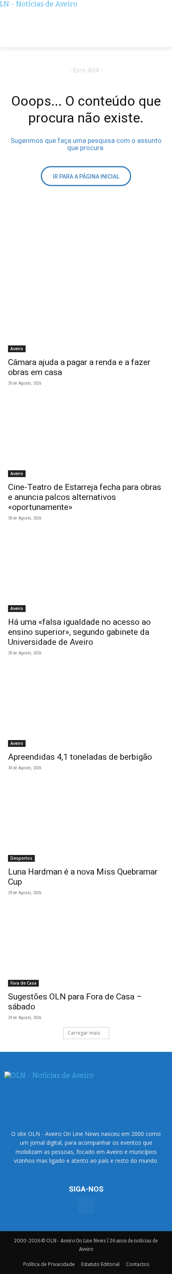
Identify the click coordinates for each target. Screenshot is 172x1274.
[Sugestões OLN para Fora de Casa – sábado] (86, 948)
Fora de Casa (23, 983)
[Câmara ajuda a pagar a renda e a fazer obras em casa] (86, 313)
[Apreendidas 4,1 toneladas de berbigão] (86, 708)
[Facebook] (86, 1205)
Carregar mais (84, 1032)
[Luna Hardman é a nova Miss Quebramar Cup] (86, 823)
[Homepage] (86, 23)
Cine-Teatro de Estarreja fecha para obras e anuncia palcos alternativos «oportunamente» (84, 497)
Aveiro (16, 348)
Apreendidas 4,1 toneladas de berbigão (80, 757)
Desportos (21, 858)
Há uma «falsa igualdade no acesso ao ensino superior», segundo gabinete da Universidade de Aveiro (79, 632)
